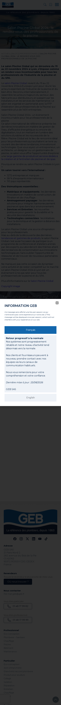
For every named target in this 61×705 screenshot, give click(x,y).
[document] (30, 352)
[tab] (30, 330)
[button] (57, 303)
